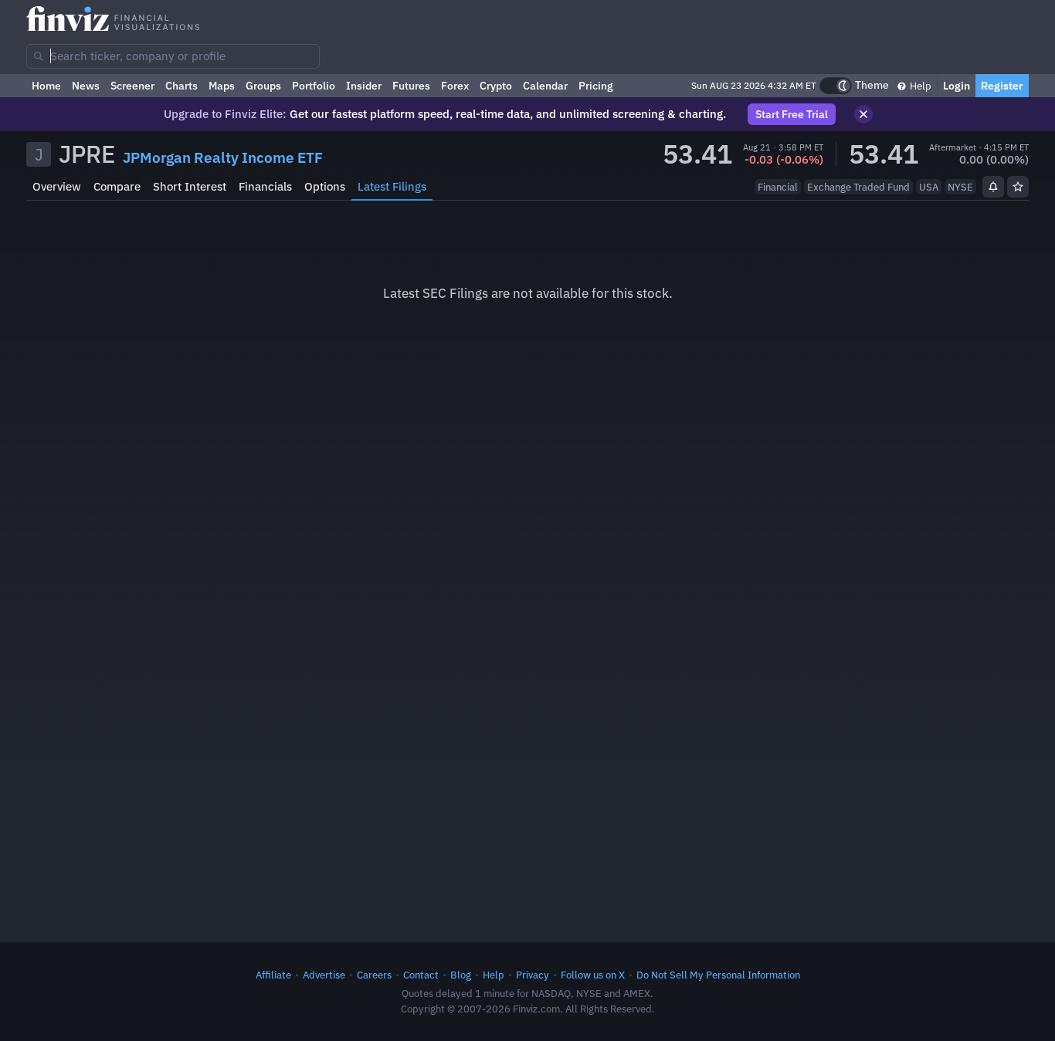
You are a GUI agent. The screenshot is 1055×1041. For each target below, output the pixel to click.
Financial (778, 187)
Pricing (595, 86)
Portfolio (313, 86)
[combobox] (173, 56)
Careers (374, 974)
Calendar (545, 86)
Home (46, 86)
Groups (263, 86)
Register (1002, 86)
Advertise (324, 974)
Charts (181, 86)
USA (928, 187)
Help (919, 85)
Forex (455, 86)
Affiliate (273, 974)
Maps (222, 86)
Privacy (532, 974)
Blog (460, 974)
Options (324, 186)
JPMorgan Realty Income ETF (223, 157)
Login (956, 86)
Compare (117, 186)
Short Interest (189, 186)
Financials (265, 186)
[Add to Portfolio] (1018, 187)
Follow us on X (593, 974)
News (86, 86)
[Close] (863, 114)
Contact (421, 974)
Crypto (496, 86)
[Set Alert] (993, 187)
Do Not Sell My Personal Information (718, 974)
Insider (364, 86)
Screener (132, 86)
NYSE (960, 187)
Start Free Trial (791, 114)
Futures (411, 86)
